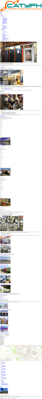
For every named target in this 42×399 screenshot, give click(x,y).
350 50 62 (1, 15)
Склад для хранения (3, 369)
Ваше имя (7, 334)
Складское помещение (3, 368)
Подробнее (13, 398)
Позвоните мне (1, 336)
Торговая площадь (3, 371)
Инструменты (4, 35)
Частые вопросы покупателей (5, 27)
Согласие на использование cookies (4, 384)
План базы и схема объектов (5, 25)
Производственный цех (3, 375)
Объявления (2, 382)
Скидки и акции (4, 26)
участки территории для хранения (7, 88)
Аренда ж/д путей (3, 377)
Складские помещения (5, 18)
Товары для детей (4, 39)
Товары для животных (5, 40)
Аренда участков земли (5, 19)
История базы (4, 23)
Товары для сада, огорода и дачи (6, 38)
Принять (15, 398)
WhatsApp (1, 296)
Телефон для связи (7, 335)
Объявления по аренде (5, 22)
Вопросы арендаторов (3, 365)
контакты (28, 235)
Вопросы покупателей (3, 362)
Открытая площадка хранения (4, 378)
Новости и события (3, 29)
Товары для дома (4, 37)
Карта (2, 12)
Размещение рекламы (3, 366)
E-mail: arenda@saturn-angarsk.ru (3, 295)
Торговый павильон (3, 372)
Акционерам (2, 380)
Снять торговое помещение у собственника (4, 235)
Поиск (0, 12)
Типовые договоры (4, 21)
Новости (2, 381)
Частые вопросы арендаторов (5, 20)
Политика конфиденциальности (4, 383)
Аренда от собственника (3, 374)
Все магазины (4, 34)
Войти (0, 13)
